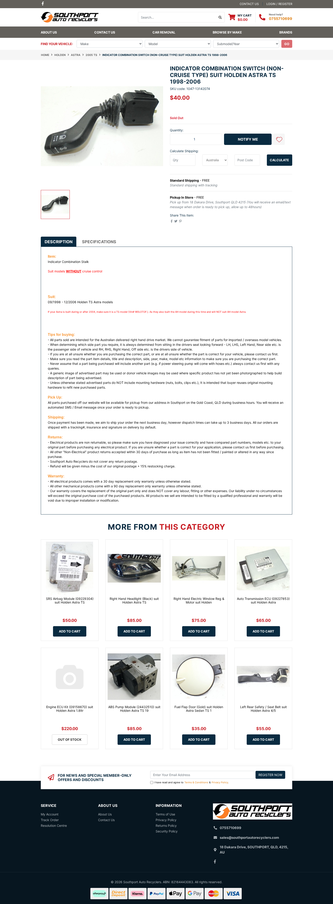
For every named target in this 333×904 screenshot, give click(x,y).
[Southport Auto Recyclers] (70, 17)
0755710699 (280, 18)
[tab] (58, 242)
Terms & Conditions (196, 782)
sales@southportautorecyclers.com (249, 837)
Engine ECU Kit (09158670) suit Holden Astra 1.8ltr (69, 709)
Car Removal (163, 32)
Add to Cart (69, 631)
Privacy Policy (220, 782)
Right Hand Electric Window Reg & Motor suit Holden (199, 600)
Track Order (50, 820)
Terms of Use (165, 814)
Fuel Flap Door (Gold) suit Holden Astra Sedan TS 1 (198, 709)
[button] (279, 139)
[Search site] (220, 17)
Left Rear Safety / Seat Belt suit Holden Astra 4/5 (263, 709)
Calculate (279, 160)
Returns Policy (166, 825)
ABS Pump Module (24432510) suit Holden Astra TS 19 (134, 709)
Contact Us (104, 32)
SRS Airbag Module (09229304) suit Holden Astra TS (70, 600)
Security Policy (167, 831)
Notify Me (248, 139)
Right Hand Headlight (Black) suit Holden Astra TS (134, 600)
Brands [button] (285, 32)
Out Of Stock (70, 739)
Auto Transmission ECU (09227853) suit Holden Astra (263, 600)
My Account (49, 814)
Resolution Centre (54, 825)
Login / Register (279, 4)
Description (58, 241)
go (286, 44)
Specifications (99, 241)
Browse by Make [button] (227, 32)
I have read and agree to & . (191, 782)
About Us (49, 32)
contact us (249, 4)
